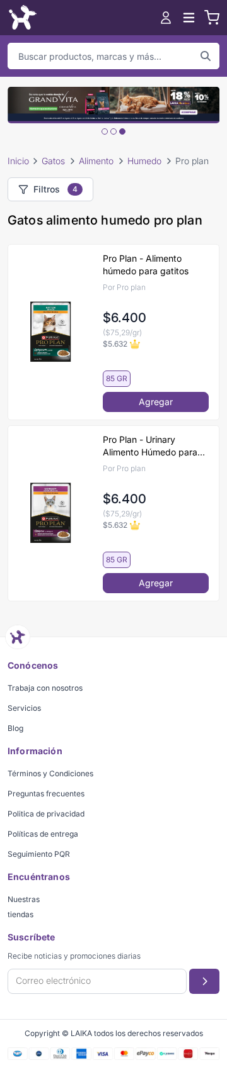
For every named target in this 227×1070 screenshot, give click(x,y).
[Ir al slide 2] (113, 131)
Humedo (144, 160)
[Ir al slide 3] (122, 131)
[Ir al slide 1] (105, 131)
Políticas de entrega (43, 834)
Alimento (96, 160)
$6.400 (124, 317)
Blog (15, 728)
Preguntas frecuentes (46, 793)
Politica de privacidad (46, 813)
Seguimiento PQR (39, 854)
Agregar (156, 401)
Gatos (53, 160)
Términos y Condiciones (50, 773)
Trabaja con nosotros (45, 688)
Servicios (24, 708)
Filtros (55, 189)
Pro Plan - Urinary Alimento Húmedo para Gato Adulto (150, 446)
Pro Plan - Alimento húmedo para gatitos (146, 264)
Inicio (18, 160)
